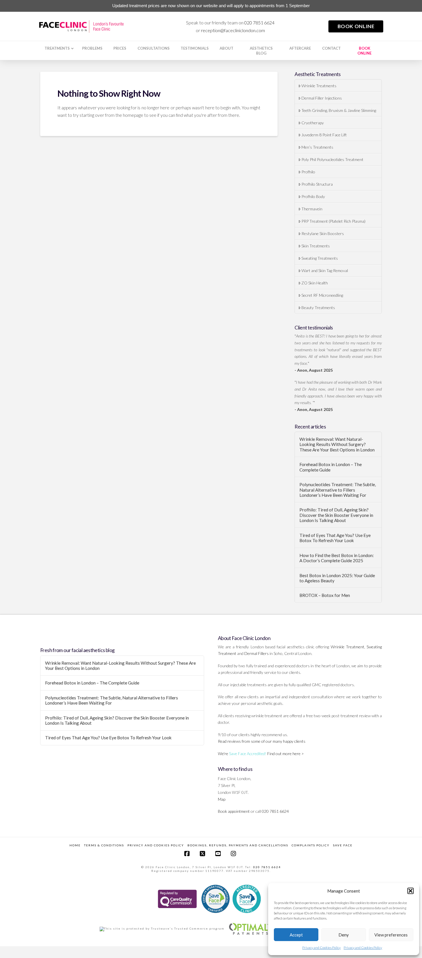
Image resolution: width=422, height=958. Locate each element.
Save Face (343, 845)
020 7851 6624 (259, 22)
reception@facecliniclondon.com (233, 30)
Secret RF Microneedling (322, 295)
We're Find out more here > (261, 753)
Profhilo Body (313, 196)
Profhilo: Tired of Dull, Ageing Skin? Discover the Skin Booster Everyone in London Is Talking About (336, 515)
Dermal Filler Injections (321, 98)
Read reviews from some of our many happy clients (261, 741)
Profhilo (308, 171)
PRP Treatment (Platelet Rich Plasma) (333, 221)
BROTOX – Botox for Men (324, 595)
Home (75, 845)
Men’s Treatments (317, 147)
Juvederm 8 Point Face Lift (324, 134)
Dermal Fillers (256, 653)
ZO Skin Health (314, 282)
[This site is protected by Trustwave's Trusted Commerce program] (162, 929)
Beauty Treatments (318, 307)
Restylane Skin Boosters (322, 233)
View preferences (391, 934)
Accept (296, 934)
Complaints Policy (311, 845)
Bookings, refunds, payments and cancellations (237, 845)
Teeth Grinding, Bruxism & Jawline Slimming (338, 110)
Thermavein (311, 208)
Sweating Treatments (319, 258)
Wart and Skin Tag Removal (324, 270)
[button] (410, 891)
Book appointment (234, 811)
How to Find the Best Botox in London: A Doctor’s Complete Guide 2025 (336, 558)
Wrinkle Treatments (318, 85)
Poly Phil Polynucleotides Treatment (332, 159)
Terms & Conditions (104, 845)
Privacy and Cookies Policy (321, 947)
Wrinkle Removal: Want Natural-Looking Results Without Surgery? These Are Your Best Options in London (337, 444)
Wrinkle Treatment (347, 646)
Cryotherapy (312, 122)
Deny (343, 934)
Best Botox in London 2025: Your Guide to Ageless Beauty (337, 578)
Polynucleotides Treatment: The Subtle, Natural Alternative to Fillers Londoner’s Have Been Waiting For (337, 490)
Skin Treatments (315, 245)
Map (221, 799)
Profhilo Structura (317, 184)
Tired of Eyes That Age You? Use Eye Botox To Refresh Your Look (335, 538)
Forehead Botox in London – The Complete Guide (330, 467)
